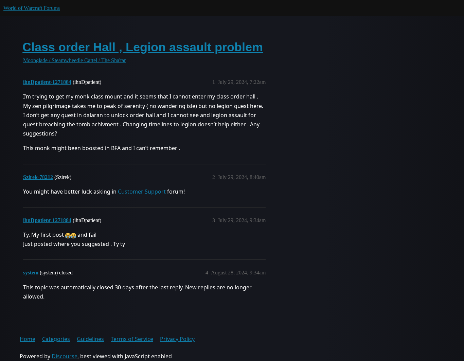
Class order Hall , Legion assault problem (142, 47)
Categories (56, 339)
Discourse (64, 356)
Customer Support (142, 191)
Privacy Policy (177, 339)
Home (27, 339)
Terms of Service (132, 339)
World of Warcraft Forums (31, 8)
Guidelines (90, 339)
